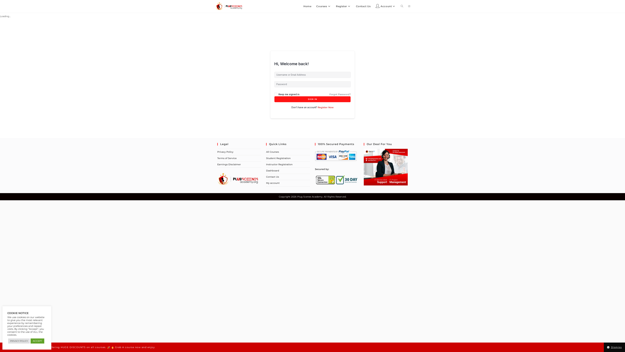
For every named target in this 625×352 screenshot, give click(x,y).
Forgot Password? (340, 94)
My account (273, 183)
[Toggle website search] (402, 6)
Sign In (312, 99)
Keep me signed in (288, 94)
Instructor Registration (279, 164)
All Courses (272, 151)
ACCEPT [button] (37, 340)
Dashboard (272, 170)
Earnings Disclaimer (229, 164)
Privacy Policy (225, 151)
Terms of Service (227, 158)
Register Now (326, 107)
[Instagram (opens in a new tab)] (409, 6)
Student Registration (278, 158)
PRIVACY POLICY (19, 341)
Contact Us (272, 176)
